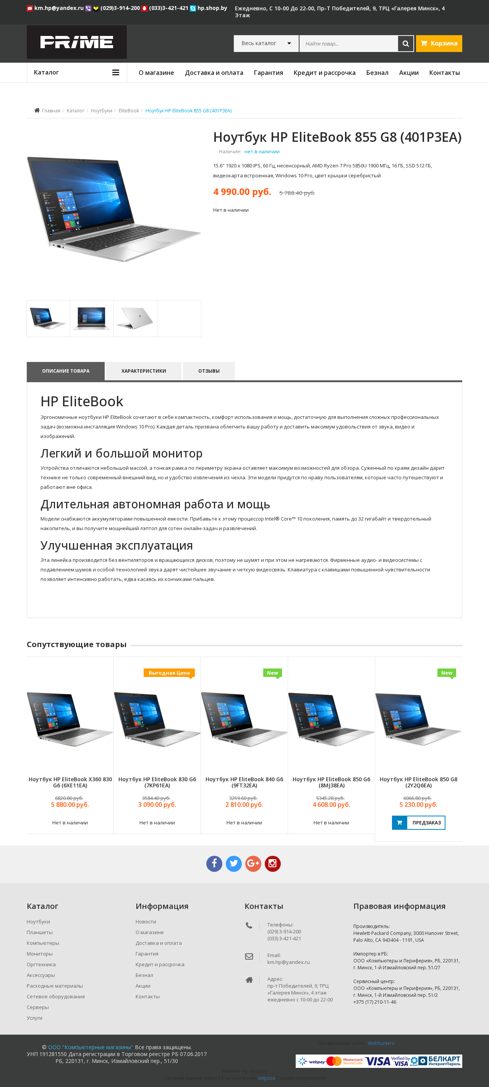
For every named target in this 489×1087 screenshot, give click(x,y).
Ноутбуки (101, 110)
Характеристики (143, 371)
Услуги (34, 1017)
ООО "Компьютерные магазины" (90, 1047)
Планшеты (40, 932)
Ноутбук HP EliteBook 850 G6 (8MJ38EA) (331, 782)
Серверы (38, 1007)
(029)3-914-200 (120, 7)
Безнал (377, 72)
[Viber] (89, 7)
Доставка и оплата (214, 72)
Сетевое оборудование (56, 996)
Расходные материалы (55, 985)
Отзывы (209, 371)
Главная (51, 110)
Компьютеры (43, 942)
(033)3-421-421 (168, 7)
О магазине (156, 72)
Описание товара (65, 371)
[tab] (48, 318)
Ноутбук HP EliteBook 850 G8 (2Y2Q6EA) (418, 782)
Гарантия (268, 72)
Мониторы (40, 953)
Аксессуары (41, 975)
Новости (146, 921)
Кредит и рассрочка (325, 72)
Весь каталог (258, 43)
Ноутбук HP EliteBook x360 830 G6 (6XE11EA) (70, 782)
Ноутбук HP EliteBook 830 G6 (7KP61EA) (157, 782)
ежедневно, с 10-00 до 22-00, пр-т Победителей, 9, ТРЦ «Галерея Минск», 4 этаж (340, 12)
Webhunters (381, 1043)
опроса (266, 1078)
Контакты (444, 72)
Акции (409, 72)
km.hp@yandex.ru (59, 7)
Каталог (75, 110)
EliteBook (129, 110)
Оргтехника (41, 964)
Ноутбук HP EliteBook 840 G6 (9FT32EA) (244, 782)
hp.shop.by (211, 7)
